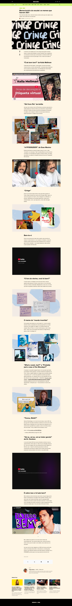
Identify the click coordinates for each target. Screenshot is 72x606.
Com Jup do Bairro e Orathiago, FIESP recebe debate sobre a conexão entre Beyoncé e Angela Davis (17, 589)
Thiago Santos (32, 569)
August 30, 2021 (38, 432)
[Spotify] (57, 2)
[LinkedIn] (59, 2)
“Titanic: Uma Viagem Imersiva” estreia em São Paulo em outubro (42, 587)
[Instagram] (56, 2)
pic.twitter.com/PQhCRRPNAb (35, 430)
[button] (12, 1)
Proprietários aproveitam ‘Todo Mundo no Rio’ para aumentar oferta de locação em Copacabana (29, 588)
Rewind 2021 (26, 556)
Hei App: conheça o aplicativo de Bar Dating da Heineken (54, 588)
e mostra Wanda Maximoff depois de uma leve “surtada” (39, 379)
